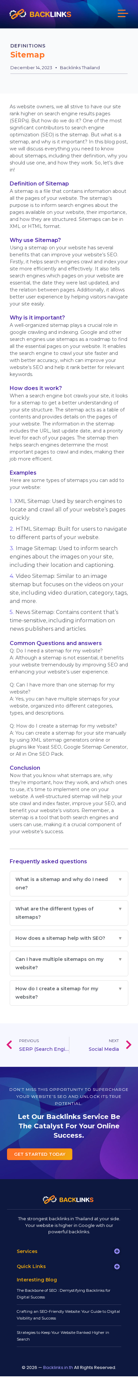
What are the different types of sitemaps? (69, 913)
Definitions (28, 46)
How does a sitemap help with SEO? (69, 938)
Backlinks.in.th (58, 1367)
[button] (123, 14)
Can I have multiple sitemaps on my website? (69, 963)
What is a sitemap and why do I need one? (69, 883)
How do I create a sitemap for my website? (69, 993)
